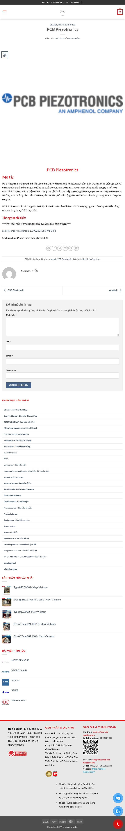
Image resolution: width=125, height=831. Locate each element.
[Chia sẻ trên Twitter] (59, 248)
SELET (14, 690)
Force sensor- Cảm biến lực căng (17, 446)
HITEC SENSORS (20, 660)
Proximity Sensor (11, 514)
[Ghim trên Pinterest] (70, 248)
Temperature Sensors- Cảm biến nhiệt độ (20, 551)
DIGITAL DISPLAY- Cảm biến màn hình (19, 422)
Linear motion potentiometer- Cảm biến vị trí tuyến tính (26, 471)
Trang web (11, 370)
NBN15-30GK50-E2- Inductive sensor (19, 489)
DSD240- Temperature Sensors (16, 434)
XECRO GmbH (19, 670)
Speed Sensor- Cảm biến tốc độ (16, 538)
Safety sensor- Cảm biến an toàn (17, 520)
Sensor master (9, 526)
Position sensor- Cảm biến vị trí (16, 501)
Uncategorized (10, 563)
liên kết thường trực (91, 259)
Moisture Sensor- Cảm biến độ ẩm (17, 483)
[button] (4, 12)
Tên (8, 341)
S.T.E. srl (15, 680)
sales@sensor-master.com (15, 230)
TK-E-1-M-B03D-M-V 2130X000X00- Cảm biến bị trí (25, 557)
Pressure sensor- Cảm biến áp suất (18, 508)
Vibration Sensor (11, 569)
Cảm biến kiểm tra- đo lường (15, 410)
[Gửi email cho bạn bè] (65, 248)
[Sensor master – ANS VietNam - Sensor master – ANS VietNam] (62, 12)
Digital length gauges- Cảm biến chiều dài (20, 428)
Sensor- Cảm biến (11, 532)
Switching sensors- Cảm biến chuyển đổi (20, 544)
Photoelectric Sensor (12, 495)
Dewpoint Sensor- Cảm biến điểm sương (20, 416)
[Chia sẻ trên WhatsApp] (48, 248)
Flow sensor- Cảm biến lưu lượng (17, 440)
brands (53, 25)
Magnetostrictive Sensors (14, 477)
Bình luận (11, 315)
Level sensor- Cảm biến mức (15, 465)
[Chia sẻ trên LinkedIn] (76, 248)
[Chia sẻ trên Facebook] (54, 248)
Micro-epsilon (18, 700)
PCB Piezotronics (66, 25)
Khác (6, 459)
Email (9, 355)
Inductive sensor (10, 452)
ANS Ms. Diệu (74, 38)
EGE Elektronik (15, 290)
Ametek (113, 290)
